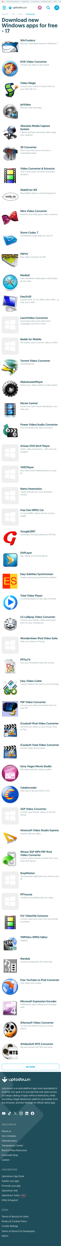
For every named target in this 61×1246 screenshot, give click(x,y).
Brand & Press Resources (14, 1150)
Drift (55, 2)
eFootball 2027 (46, 2)
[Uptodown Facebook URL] (32, 1113)
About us (6, 1131)
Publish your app (10, 1181)
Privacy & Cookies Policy (14, 1221)
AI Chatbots (35, 2)
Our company (9, 1135)
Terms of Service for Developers (18, 1231)
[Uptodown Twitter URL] (15, 1113)
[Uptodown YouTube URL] (4, 1113)
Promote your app (11, 1185)
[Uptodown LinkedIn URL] (27, 1113)
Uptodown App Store (13, 1176)
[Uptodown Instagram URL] (21, 1113)
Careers (6, 1159)
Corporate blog (10, 1155)
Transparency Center (12, 1145)
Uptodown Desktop (12, 2)
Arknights (25, 2)
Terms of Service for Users (15, 1216)
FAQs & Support (10, 1200)
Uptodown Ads (10, 1190)
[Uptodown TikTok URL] (9, 1113)
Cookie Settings (10, 1226)
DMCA (5, 1235)
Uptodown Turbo (13, 1195)
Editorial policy (9, 1140)
